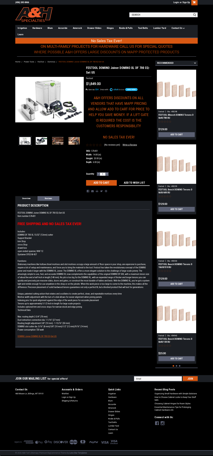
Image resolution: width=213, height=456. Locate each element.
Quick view (176, 107)
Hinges (110, 28)
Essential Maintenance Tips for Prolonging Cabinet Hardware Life (173, 408)
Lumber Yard (159, 28)
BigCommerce (54, 453)
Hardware (37, 28)
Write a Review (130, 145)
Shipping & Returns (70, 401)
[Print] (97, 191)
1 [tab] (173, 366)
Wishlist (65, 394)
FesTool (41, 62)
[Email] (92, 191)
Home (17, 62)
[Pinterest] (106, 191)
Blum (50, 28)
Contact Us (177, 28)
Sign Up (186, 2)
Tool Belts (143, 28)
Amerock (77, 28)
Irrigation (22, 28)
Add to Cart (176, 134)
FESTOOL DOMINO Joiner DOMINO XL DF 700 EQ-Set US (81, 62)
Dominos (51, 62)
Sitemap (34, 453)
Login (176, 2)
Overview (26, 198)
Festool (161, 112)
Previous (18, 99)
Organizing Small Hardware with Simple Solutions (176, 394)
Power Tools (29, 62)
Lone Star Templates (78, 453)
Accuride (62, 28)
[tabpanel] (176, 103)
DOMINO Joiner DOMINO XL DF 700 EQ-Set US (37, 336)
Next (80, 99)
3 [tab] (180, 366)
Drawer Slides (94, 28)
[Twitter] (101, 191)
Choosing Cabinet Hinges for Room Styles (173, 404)
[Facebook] (88, 191)
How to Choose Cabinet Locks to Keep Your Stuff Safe (175, 398)
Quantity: (90, 174)
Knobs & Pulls (126, 28)
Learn (20, 34)
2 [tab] (176, 366)
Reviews (48, 198)
